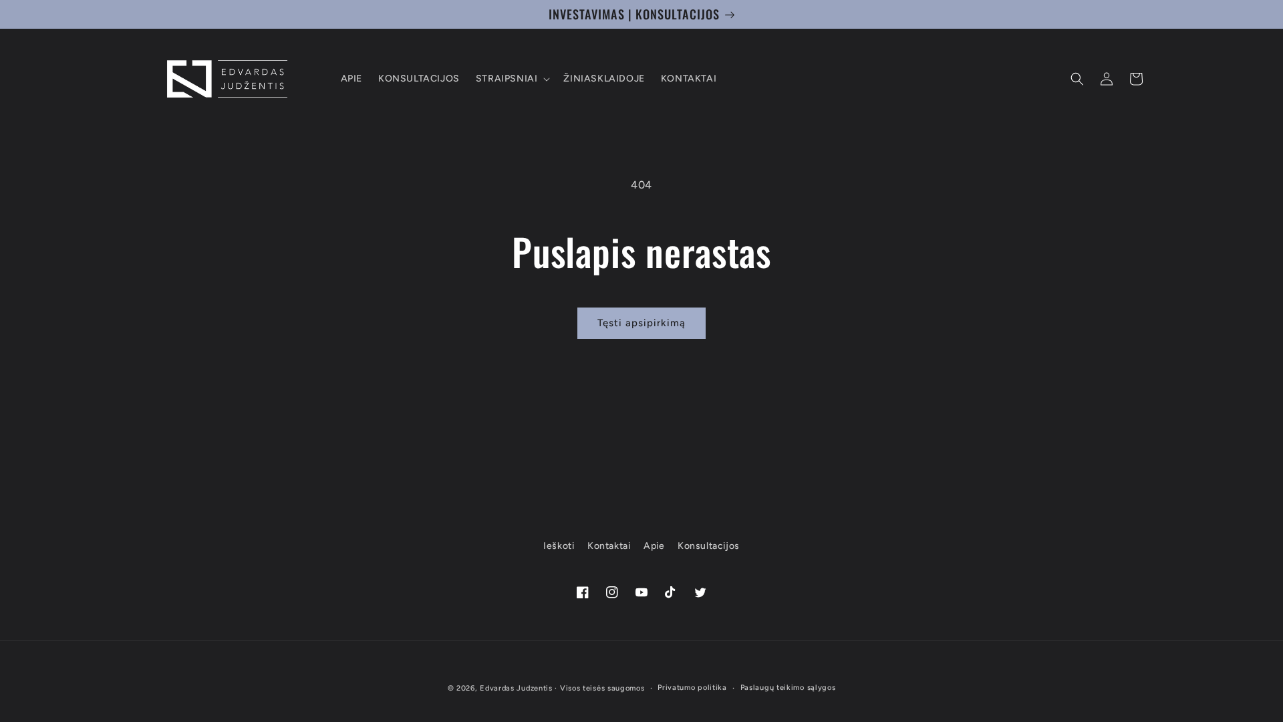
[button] (512, 79)
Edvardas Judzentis (516, 688)
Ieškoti (558, 546)
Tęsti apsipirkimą (641, 323)
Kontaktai (608, 546)
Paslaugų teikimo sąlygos (788, 687)
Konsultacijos (709, 546)
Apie (654, 546)
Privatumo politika (692, 687)
